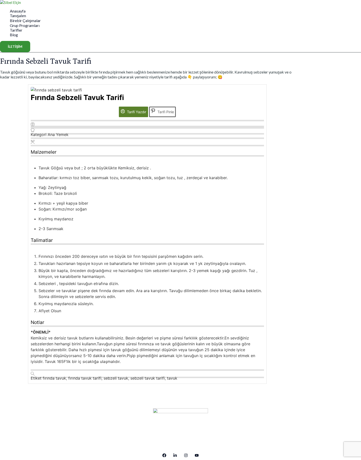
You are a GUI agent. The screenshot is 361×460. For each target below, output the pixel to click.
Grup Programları (25, 25)
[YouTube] (197, 455)
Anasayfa (18, 11)
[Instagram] (186, 455)
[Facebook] (164, 455)
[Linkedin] (175, 455)
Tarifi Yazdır (136, 112)
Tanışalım (18, 15)
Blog (14, 34)
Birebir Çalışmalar (25, 20)
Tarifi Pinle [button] (165, 112)
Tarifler (16, 30)
